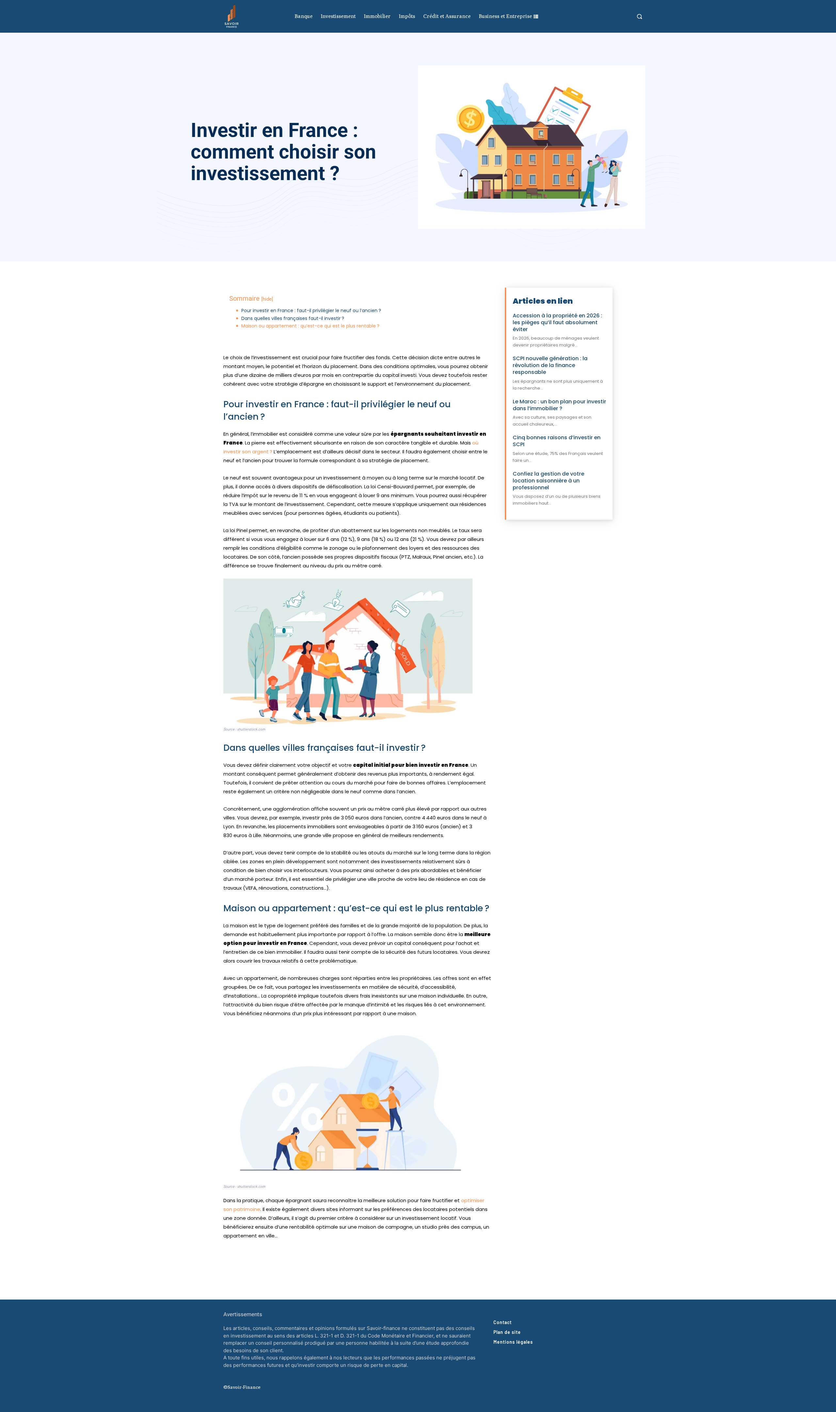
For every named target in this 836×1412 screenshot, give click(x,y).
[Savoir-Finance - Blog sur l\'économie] (231, 16)
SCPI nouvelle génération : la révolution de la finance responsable (550, 365)
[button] (639, 16)
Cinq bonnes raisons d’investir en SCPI (557, 441)
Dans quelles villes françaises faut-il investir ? (292, 318)
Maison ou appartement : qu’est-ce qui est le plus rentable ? (310, 326)
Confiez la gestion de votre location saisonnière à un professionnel (548, 480)
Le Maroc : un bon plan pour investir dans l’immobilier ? (559, 405)
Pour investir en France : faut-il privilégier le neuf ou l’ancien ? (311, 311)
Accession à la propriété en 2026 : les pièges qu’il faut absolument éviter (557, 322)
